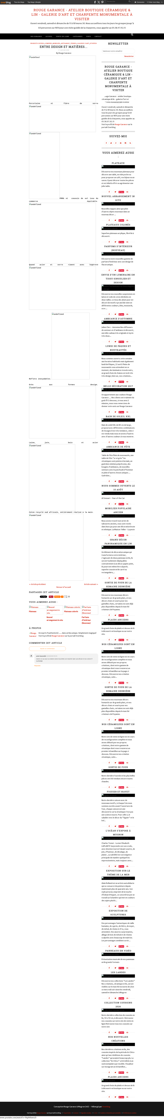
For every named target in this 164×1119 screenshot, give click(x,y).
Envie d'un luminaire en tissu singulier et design (118, 278)
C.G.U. (96, 1113)
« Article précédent (37, 584)
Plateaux (118, 163)
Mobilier (56, 43)
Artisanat (65, 43)
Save (122, 192)
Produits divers (37, 43)
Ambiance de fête (118, 446)
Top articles (67, 1113)
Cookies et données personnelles (110, 1113)
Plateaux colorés (118, 224)
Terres (74, 43)
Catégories (77, 36)
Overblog (106, 1107)
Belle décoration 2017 (118, 386)
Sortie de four (118, 767)
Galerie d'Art (83, 43)
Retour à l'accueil (63, 587)
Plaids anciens (118, 619)
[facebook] (95, 2)
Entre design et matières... (63, 47)
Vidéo (88, 36)
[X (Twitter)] (98, 2)
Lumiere (48, 43)
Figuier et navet (118, 791)
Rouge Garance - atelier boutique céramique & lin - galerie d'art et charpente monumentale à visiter (82, 14)
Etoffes (93, 43)
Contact (98, 36)
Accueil (49, 36)
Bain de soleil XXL (118, 416)
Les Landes (118, 972)
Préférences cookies (129, 1113)
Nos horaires (36, 36)
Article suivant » (91, 584)
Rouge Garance (58, 636)
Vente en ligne (62, 36)
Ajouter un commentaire (47, 648)
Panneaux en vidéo (118, 950)
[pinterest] (102, 2)
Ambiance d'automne (118, 318)
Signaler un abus (86, 1113)
